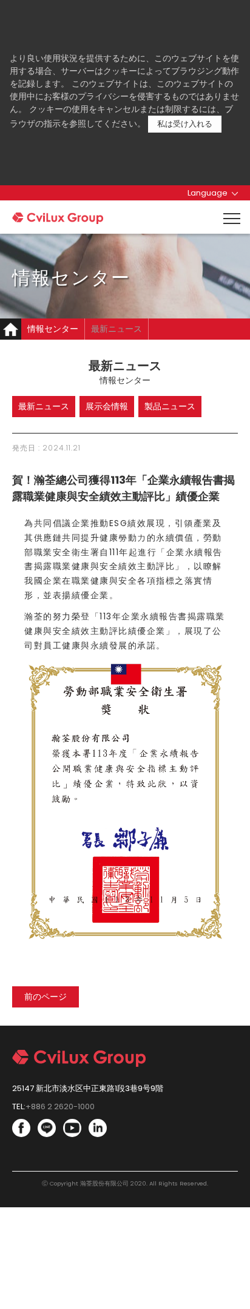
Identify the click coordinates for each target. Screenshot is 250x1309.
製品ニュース (169, 406)
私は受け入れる (184, 123)
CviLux (57, 218)
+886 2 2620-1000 (60, 1106)
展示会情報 (107, 406)
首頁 (10, 329)
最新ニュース (116, 329)
